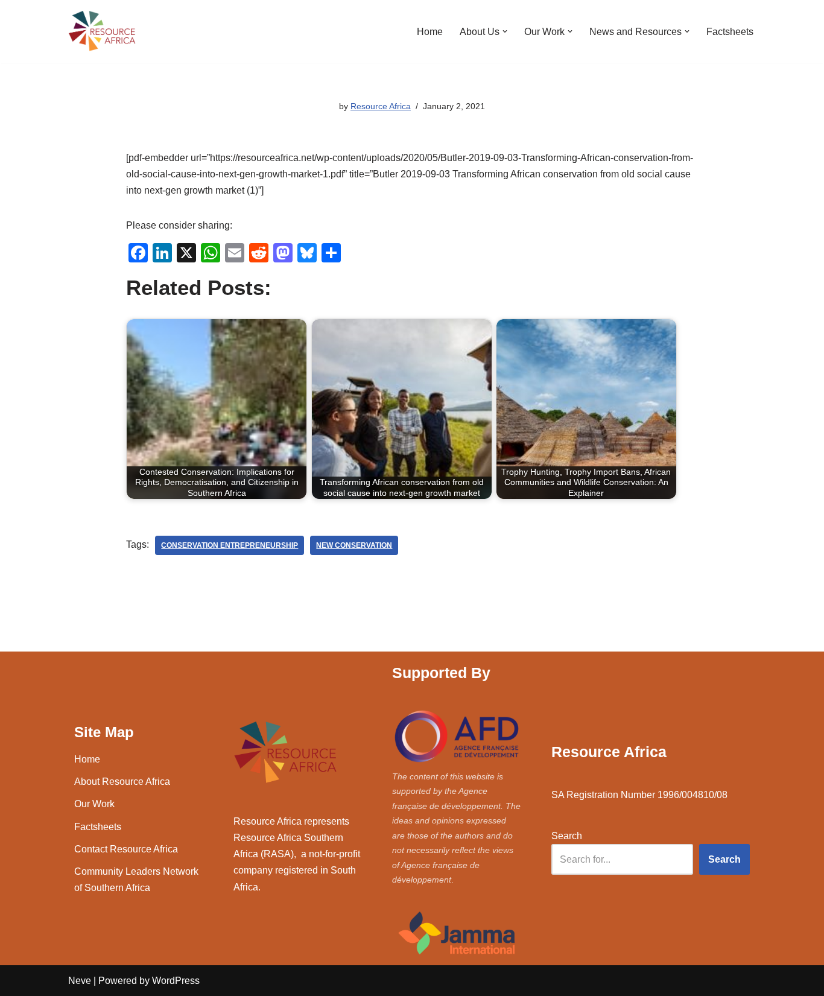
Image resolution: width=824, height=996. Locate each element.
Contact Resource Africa (126, 849)
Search (566, 836)
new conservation (354, 545)
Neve (79, 980)
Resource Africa (380, 106)
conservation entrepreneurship (229, 545)
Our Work (94, 804)
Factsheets (729, 32)
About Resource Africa (122, 781)
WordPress (176, 980)
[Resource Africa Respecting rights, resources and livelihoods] (104, 31)
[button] (504, 31)
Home (430, 32)
